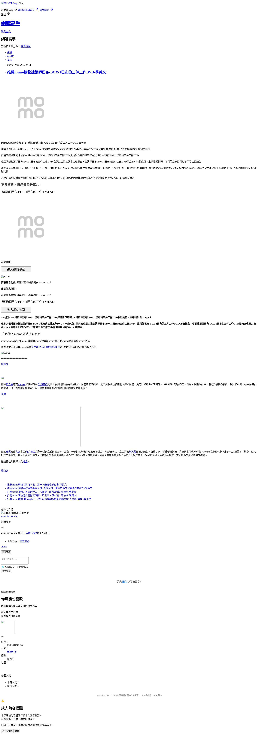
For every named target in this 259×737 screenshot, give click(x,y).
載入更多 (6, 552)
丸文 (18, 451)
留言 (35, 533)
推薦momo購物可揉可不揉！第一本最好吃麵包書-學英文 (37, 484)
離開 (17, 731)
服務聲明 (158, 695)
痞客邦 (29, 533)
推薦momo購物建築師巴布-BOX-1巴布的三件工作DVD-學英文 (56, 72)
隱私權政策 (146, 695)
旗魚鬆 (132, 451)
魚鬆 (3, 394)
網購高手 (10, 23)
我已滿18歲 (7, 731)
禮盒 (25, 461)
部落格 (10, 56)
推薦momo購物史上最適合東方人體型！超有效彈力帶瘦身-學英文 (41, 492)
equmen (21, 384)
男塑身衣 (43, 384)
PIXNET (107, 695)
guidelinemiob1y (9, 516)
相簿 (9, 52)
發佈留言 (6, 571)
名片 (9, 59)
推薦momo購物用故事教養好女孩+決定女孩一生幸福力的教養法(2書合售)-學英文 (49, 488)
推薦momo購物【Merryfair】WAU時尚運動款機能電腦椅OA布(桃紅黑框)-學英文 (49, 499)
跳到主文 (6, 31)
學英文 (4, 470)
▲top (4, 546)
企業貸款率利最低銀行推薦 (45, 347)
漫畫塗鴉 (24, 541)
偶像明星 (26, 46)
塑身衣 (4, 364)
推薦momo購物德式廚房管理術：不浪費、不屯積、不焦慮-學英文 (41, 495)
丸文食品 (30, 451)
